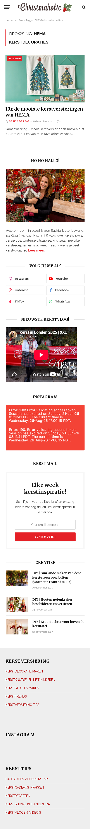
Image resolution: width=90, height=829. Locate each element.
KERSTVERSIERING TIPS (22, 705)
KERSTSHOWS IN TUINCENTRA (27, 804)
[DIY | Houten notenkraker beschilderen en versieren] (17, 604)
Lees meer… (36, 250)
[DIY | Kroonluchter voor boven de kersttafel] (17, 626)
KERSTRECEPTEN (17, 796)
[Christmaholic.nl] (45, 7)
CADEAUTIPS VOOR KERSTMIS (27, 779)
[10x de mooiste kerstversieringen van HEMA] (45, 78)
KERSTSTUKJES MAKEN (22, 688)
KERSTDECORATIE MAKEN (24, 671)
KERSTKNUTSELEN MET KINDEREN (30, 679)
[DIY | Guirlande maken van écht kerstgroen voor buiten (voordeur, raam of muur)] (17, 578)
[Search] (83, 7)
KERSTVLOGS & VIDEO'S (23, 812)
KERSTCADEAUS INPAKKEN (24, 787)
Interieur (15, 58)
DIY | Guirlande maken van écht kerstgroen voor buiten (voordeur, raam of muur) (56, 577)
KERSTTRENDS (16, 696)
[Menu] (7, 7)
